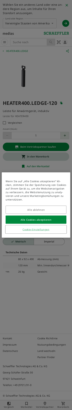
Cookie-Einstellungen (36, 229)
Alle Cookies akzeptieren (36, 219)
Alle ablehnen (36, 209)
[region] (36, 205)
